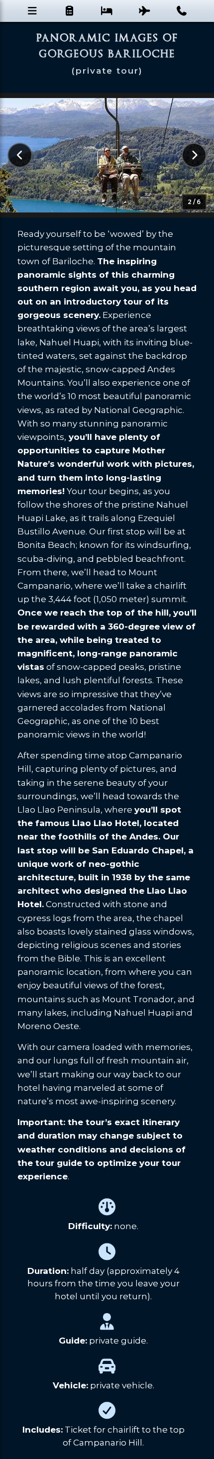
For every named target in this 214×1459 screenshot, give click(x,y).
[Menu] (32, 11)
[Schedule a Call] (182, 11)
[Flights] (144, 11)
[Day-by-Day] (69, 11)
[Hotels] (107, 11)
